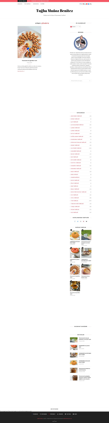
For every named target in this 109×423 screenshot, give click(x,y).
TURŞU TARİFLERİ (81, 206)
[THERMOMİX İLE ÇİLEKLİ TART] (75, 253)
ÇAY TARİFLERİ (81, 121)
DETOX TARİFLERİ (81, 133)
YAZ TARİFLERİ (81, 212)
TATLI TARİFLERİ (81, 197)
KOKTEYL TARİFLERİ (81, 162)
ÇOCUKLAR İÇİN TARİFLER (81, 124)
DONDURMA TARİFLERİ (81, 139)
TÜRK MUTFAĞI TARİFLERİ (81, 203)
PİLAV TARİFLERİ (81, 183)
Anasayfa (20, 3)
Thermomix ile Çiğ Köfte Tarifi (29, 60)
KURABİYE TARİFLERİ (81, 165)
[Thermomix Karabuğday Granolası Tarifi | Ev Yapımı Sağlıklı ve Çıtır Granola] (74, 377)
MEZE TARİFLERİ (81, 171)
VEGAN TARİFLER (81, 209)
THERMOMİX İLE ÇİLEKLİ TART (74, 260)
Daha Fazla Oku (21, 71)
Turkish (73, 26)
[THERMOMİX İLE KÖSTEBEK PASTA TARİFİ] (86, 253)
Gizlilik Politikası (40, 418)
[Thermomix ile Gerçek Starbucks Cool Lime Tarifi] (86, 235)
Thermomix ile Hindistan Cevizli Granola (84, 369)
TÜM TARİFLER (27, 3)
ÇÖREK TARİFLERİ (81, 130)
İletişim (42, 3)
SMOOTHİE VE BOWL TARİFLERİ (81, 192)
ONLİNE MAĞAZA (81, 177)
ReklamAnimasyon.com (68, 418)
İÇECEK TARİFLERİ (81, 154)
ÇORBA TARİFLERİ (81, 127)
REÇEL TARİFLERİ (81, 189)
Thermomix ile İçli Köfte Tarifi (75, 293)
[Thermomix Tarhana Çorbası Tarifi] (86, 269)
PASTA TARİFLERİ (81, 180)
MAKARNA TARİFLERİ (81, 168)
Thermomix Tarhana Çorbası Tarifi (85, 277)
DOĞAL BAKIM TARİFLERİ (81, 136)
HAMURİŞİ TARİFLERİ (81, 151)
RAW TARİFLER (81, 186)
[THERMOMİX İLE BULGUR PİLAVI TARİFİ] (75, 235)
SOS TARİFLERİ (81, 194)
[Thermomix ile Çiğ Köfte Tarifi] (29, 42)
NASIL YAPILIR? (81, 174)
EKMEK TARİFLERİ (81, 145)
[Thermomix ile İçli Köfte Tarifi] (75, 286)
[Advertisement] (80, 98)
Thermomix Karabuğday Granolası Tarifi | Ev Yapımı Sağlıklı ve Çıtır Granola (85, 377)
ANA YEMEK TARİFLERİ (81, 116)
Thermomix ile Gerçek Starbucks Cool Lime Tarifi (85, 243)
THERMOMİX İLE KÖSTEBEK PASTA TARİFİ (86, 260)
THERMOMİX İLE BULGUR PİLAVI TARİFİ (39, 1)
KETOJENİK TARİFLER (81, 159)
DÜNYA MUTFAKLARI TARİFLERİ (81, 142)
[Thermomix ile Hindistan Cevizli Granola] (74, 370)
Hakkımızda (36, 3)
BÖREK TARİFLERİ (81, 118)
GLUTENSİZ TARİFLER (81, 148)
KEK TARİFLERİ (81, 157)
